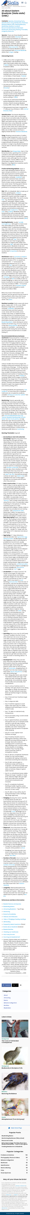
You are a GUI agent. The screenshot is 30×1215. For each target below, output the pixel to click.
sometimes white (22, 564)
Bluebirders (4, 1091)
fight (11, 244)
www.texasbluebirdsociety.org (13, 415)
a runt (13, 811)
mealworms (14, 210)
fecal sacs (12, 668)
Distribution (17, 23)
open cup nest (9, 474)
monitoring (20, 429)
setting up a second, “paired (16, 395)
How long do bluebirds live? (11, 937)
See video (13, 855)
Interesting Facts (19, 21)
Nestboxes (5, 26)
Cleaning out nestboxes (10, 932)
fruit (3, 200)
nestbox (24, 256)
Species (10, 21)
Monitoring (12, 29)
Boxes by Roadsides (9, 914)
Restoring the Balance (9, 1094)
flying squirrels (13, 325)
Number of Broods (12, 467)
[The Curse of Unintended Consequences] (15, 1028)
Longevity (5, 31)
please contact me (21, 1186)
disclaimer (4, 1208)
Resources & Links (7, 1140)
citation (16, 1195)
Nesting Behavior (20, 24)
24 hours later (13, 582)
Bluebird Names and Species (12, 904)
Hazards (4, 1117)
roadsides (19, 177)
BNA (16, 97)
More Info (11, 31)
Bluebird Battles (8, 929)
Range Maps (17, 151)
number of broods (9, 865)
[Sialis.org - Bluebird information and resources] (10, 3)
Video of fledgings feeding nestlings (14, 919)
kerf (10, 265)
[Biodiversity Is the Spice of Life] (15, 1056)
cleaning (6, 277)
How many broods (9, 934)
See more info (13, 47)
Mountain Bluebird (20, 50)
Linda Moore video (18, 511)
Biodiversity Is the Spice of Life (12, 1068)
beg (15, 239)
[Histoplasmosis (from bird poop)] (15, 1107)
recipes (10, 211)
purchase (17, 256)
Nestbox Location (14, 26)
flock (23, 848)
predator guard (21, 285)
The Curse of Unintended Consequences (10, 1041)
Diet (13, 24)
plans (10, 299)
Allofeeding (6, 922)
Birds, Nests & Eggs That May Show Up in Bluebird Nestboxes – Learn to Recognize (15, 1143)
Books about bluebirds (10, 927)
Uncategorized (5, 1038)
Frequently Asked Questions (12, 924)
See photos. (20, 567)
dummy (6, 500)
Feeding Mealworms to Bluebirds (12, 1146)
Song (12, 23)
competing (13, 251)
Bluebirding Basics (7, 322)
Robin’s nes (20, 476)
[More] (20, 985)
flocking (21, 375)
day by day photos (16, 671)
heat (19, 610)
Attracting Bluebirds (9, 909)
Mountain (18, 37)
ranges (11, 52)
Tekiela (6, 65)
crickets (18, 193)
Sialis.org (8, 1195)
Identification (6, 23)
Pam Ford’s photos (13, 419)
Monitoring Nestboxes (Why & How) (13, 1138)
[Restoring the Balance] (15, 1081)
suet (3, 211)
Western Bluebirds (21, 131)
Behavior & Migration (7, 6)
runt (15, 569)
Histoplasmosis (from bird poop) (13, 1119)
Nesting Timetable (22, 29)
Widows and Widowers (10, 917)
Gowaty (6, 88)
